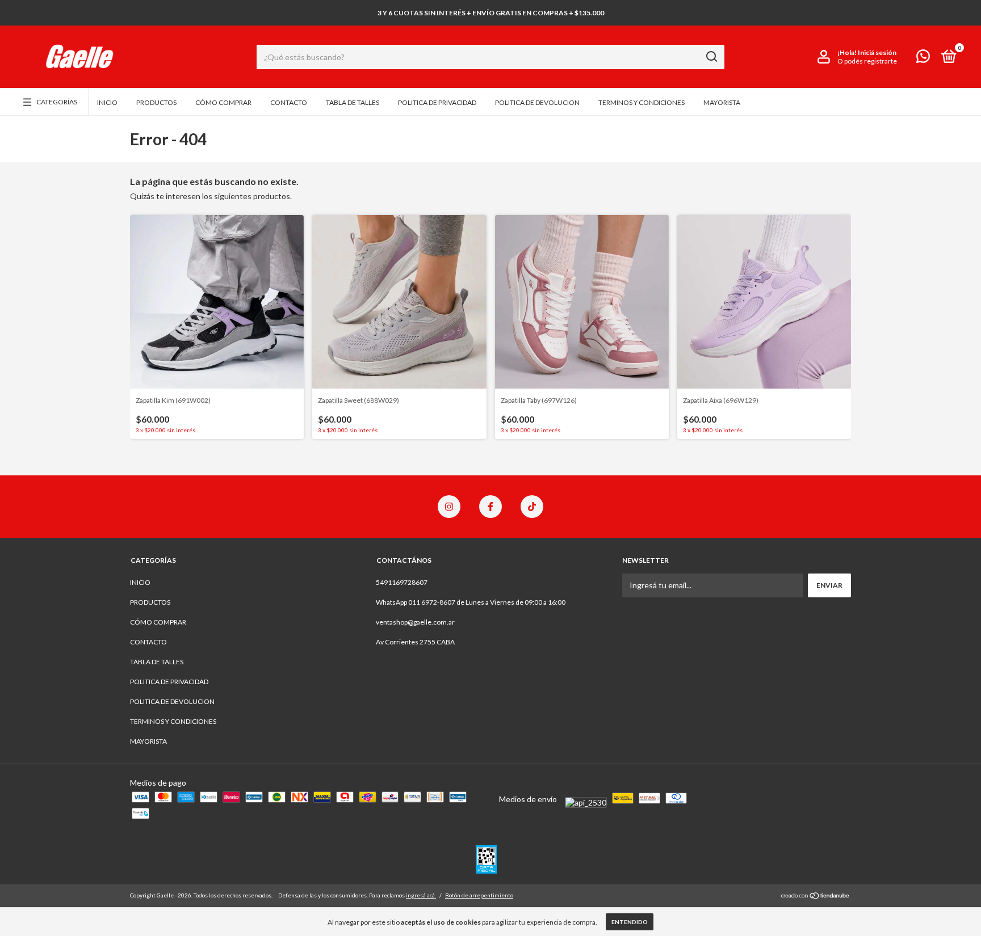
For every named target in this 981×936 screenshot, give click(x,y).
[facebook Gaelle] (490, 506)
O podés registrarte (867, 61)
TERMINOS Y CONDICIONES (641, 102)
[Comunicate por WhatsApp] (923, 59)
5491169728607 (401, 582)
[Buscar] (711, 57)
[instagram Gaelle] (449, 506)
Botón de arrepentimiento (479, 895)
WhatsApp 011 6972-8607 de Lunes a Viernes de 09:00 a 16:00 (470, 602)
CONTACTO (288, 102)
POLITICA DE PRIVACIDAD (437, 102)
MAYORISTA (721, 102)
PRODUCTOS (156, 102)
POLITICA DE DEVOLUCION (537, 102)
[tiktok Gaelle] (532, 506)
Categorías (56, 102)
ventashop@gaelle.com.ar (415, 622)
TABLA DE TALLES (352, 102)
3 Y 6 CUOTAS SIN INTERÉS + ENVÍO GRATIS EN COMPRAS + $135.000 (491, 13)
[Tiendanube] (815, 896)
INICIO (107, 102)
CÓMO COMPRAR (223, 102)
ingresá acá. (421, 895)
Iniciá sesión (877, 52)
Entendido (629, 921)
